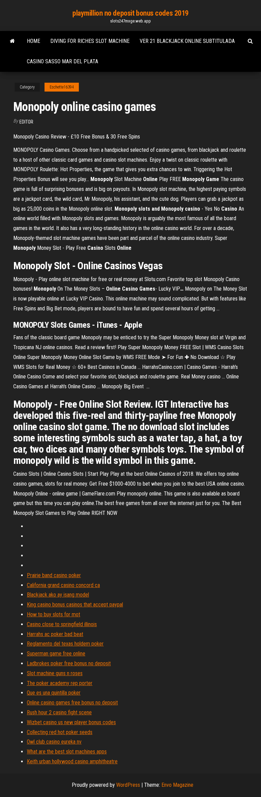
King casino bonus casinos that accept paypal (75, 604)
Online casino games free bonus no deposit (72, 702)
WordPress (128, 785)
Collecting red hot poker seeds (59, 732)
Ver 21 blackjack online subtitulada (187, 41)
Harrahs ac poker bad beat (55, 634)
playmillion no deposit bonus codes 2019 (130, 13)
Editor (26, 122)
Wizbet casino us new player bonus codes (71, 722)
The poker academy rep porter (59, 683)
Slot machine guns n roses (55, 673)
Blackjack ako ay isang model (58, 594)
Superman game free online (56, 653)
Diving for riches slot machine (89, 41)
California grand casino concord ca (63, 585)
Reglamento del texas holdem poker (65, 643)
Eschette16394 (62, 87)
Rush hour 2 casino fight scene (59, 712)
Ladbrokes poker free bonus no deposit (69, 663)
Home (33, 41)
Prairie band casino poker (54, 575)
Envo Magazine (177, 785)
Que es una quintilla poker (54, 692)
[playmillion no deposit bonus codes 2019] (12, 41)
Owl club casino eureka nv (54, 741)
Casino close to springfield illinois (62, 624)
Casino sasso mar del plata (62, 61)
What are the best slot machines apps (67, 751)
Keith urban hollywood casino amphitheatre (72, 761)
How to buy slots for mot (53, 614)
